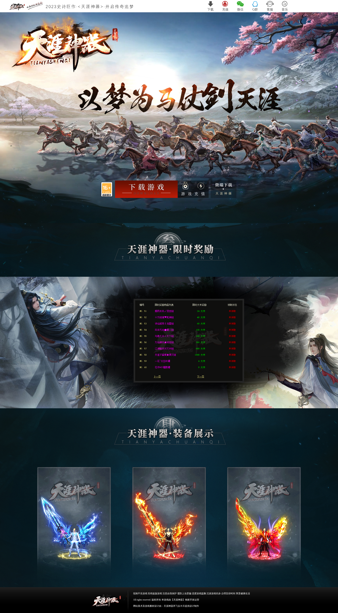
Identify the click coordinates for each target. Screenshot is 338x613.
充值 (225, 9)
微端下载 (224, 189)
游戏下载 (147, 189)
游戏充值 (193, 189)
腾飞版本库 (179, 606)
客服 (270, 9)
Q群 (255, 9)
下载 (210, 9)
